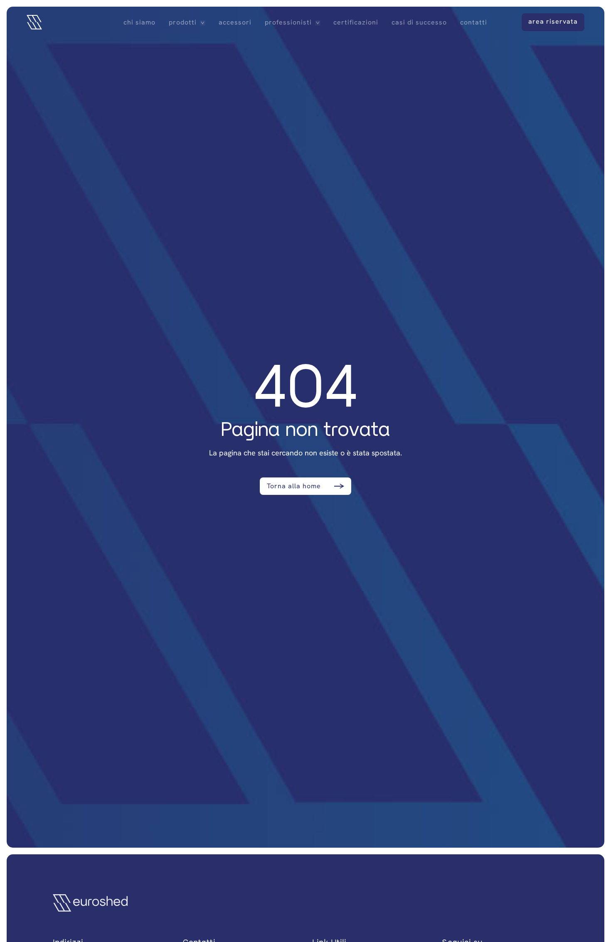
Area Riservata (553, 21)
